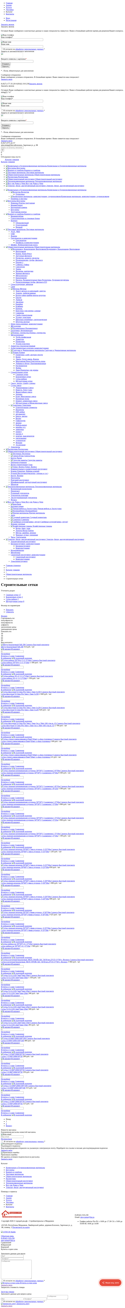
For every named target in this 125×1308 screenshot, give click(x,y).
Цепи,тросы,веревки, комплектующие (27, 324)
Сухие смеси (16, 385)
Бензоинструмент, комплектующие (25, 544)
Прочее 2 (19, 262)
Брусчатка (21, 168)
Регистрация (11, 20)
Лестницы (26, 454)
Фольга (14, 500)
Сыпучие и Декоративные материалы (60, 350)
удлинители (21, 440)
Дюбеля (19, 300)
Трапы (18, 269)
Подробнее (5, 654)
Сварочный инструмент (26, 557)
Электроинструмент (19, 561)
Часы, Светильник (18, 537)
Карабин (19, 304)
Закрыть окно (6, 79)
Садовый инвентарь (38, 517)
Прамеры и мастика (19, 199)
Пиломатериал (31, 328)
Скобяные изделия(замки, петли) (54, 522)
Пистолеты (15, 478)
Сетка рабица (21, 379)
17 (20, 595)
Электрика (26, 405)
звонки (18, 423)
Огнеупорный (21, 225)
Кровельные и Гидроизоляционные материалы (66, 166)
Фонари (19, 443)
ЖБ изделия (16, 326)
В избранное (6, 658)
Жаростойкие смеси (24, 392)
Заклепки (19, 302)
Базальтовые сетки (23, 377)
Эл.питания (20, 445)
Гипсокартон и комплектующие (24, 238)
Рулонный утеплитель (20, 493)
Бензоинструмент (23, 546)
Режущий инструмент (20, 480)
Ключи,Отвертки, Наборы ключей (25, 471)
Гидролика (20, 194)
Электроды (15, 447)
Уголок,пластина (23, 344)
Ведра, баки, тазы (23, 528)
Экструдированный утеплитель (24, 498)
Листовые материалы (35, 172)
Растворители (21, 366)
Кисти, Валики (17, 476)
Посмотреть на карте (21, 1227)
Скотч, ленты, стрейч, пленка (23, 383)
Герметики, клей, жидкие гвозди (29, 355)
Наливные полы (22, 399)
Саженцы (25, 520)
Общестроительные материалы (47, 175)
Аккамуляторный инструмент (23, 541)
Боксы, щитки (21, 416)
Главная (9, 3)
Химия (22, 352)
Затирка (19, 394)
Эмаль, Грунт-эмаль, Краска (27, 359)
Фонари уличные (18, 524)
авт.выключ (20, 414)
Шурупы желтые (23, 322)
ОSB (13, 234)
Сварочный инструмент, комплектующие (28, 555)
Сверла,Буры (29, 456)
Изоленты (20, 410)
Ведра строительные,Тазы (21, 465)
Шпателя (14, 484)
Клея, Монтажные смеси (26, 396)
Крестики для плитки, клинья (28, 311)
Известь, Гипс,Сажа (24, 390)
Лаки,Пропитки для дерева (27, 370)
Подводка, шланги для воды (27, 258)
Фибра (18, 368)
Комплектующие (23, 548)
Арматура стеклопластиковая (23, 346)
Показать (9, 610)
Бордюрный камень (19, 207)
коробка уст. (21, 427)
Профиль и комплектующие (27, 243)
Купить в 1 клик (8, 656)
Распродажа (23, 177)
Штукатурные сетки (24, 381)
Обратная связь (7, 1236)
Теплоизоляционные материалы (48, 181)
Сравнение (19, 656)
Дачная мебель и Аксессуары (49, 509)
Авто (13, 515)
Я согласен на (24, 49)
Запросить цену (23, 1304)
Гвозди (18, 298)
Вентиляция (21, 251)
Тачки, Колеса (31, 467)
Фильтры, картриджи (24, 271)
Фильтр (4, 616)
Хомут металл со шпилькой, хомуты (31, 291)
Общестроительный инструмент (48, 179)
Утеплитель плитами (19, 495)
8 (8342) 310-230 (8, 1238)
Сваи (13, 287)
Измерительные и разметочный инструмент (29, 469)
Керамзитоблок (17, 216)
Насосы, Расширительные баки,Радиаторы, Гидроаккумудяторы (42, 280)
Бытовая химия (17, 506)
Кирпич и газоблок (32, 170)
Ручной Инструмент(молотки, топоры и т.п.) (29, 473)
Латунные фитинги (24, 256)
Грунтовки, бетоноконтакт (22, 330)
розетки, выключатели (25, 436)
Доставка (10, 10)
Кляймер (19, 306)
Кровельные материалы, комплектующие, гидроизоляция (85, 196)
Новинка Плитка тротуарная (23, 203)
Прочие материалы (37, 513)
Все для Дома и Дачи (34, 183)
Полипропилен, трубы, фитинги (29, 260)
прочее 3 (19, 434)
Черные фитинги (23, 273)
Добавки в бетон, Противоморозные (31, 363)
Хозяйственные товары (42, 526)
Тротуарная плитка (19, 212)
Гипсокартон (21, 240)
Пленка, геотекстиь (37, 333)
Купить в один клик (28, 1283)
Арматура (20, 339)
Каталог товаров (12, 160)
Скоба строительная (24, 315)
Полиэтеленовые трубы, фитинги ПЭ (31, 282)
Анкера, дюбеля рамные (26, 293)
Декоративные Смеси (25, 388)
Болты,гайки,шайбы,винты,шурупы (31, 295)
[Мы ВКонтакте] (110, 1303)
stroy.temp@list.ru (87, 1217)
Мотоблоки (15, 552)
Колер (18, 357)
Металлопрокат (17, 335)
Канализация (21, 278)
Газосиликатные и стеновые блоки (25, 218)
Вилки (18, 418)
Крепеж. (19, 308)
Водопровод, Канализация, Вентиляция (63, 249)
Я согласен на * (24, 1141)
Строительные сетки (19, 372)
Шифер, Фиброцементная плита (24, 245)
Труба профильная (23, 337)
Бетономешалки (17, 550)
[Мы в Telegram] (110, 1294)
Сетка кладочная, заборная (22, 284)
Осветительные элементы (26, 407)
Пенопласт (15, 491)
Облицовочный (22, 223)
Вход (8, 18)
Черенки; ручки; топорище (27, 535)
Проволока (20, 341)
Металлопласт (21, 276)
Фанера (14, 236)
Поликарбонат (31, 511)
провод (19, 432)
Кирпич (14, 221)
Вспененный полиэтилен (21, 489)
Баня (19, 504)
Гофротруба (20, 421)
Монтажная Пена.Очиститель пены (30, 361)
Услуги (9, 7)
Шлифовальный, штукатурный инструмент (29, 482)
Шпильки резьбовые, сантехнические (31, 319)
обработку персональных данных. (29, 49)
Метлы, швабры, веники (26, 533)
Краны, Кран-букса (24, 254)
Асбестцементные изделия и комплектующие (30, 348)
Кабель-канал (21, 425)
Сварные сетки (22, 374)
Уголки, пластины (23, 317)
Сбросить (10, 612)
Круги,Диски (16, 458)
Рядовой (19, 227)
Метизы (23, 289)
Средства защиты (35, 460)
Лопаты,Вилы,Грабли (25, 531)
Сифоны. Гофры (22, 265)
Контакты (10, 14)
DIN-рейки (20, 412)
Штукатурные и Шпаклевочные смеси (32, 403)
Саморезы (20, 313)
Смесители (20, 267)
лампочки (20, 429)
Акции (9, 5)
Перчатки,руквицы (19, 462)
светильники (21, 438)
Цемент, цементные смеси (26, 401)
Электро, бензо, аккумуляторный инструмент (65, 186)
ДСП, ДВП (15, 232)
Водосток (25, 192)
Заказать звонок (7, 24)
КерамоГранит (17, 205)
